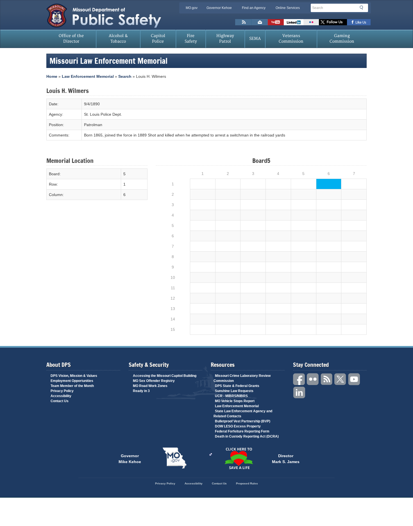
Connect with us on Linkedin (293, 22)
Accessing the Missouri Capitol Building (164, 376)
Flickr (311, 22)
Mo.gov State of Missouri (174, 458)
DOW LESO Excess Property (238, 426)
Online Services (288, 8)
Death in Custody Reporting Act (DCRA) (247, 436)
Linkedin (299, 393)
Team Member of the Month (72, 386)
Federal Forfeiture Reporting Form (242, 431)
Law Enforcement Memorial (88, 76)
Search (363, 7)
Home (51, 76)
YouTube (354, 379)
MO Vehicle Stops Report (235, 401)
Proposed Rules (247, 483)
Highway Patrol (225, 38)
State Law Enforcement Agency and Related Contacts (243, 413)
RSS (327, 379)
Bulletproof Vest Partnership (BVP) (242, 421)
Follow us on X (333, 22)
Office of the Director (71, 38)
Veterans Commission (291, 38)
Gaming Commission (342, 38)
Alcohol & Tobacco (118, 38)
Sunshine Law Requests (234, 391)
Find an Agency (254, 8)
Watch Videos (276, 22)
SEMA (255, 38)
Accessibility (61, 396)
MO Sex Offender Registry (154, 381)
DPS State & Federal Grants (237, 386)
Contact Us (60, 401)
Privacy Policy (62, 391)
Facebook (299, 379)
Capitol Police (158, 38)
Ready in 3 (141, 391)
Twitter (340, 379)
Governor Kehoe (219, 8)
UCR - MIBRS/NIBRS (231, 396)
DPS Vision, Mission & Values (74, 376)
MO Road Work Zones (150, 386)
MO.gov (192, 8)
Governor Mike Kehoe (130, 458)
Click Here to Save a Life (238, 458)
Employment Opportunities (72, 381)
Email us (259, 22)
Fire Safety (191, 38)
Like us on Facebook (359, 22)
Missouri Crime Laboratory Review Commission (242, 378)
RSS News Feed (243, 22)
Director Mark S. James (285, 458)
